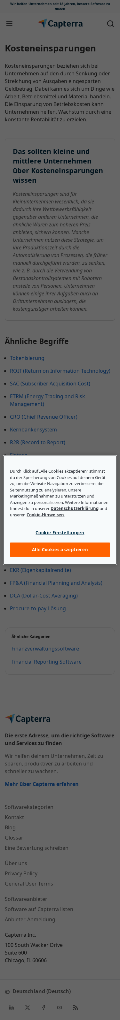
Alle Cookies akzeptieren (60, 549)
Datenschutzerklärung (75, 508)
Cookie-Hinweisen (45, 514)
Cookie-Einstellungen (60, 533)
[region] (60, 510)
